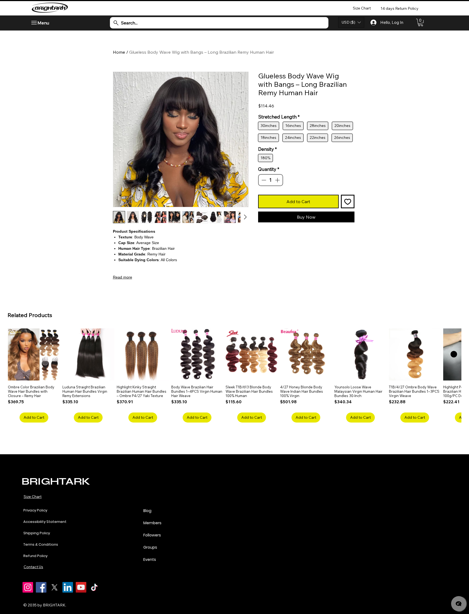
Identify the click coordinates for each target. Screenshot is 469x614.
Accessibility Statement (44, 521)
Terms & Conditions (40, 544)
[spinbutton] (270, 217)
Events (149, 559)
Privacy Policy (35, 510)
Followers (152, 535)
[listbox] (351, 22)
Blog (147, 510)
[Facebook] (41, 587)
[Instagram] (28, 587)
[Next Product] (454, 354)
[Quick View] (34, 354)
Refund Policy (35, 555)
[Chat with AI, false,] (458, 603)
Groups (150, 547)
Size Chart (33, 496)
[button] (351, 22)
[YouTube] (81, 587)
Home (119, 52)
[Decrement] (263, 217)
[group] (234, 375)
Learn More (284, 119)
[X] (54, 587)
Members (152, 523)
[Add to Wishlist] (347, 238)
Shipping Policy (36, 533)
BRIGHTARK (55, 481)
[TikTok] (94, 587)
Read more (122, 277)
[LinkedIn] (67, 587)
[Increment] (278, 217)
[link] (420, 22)
